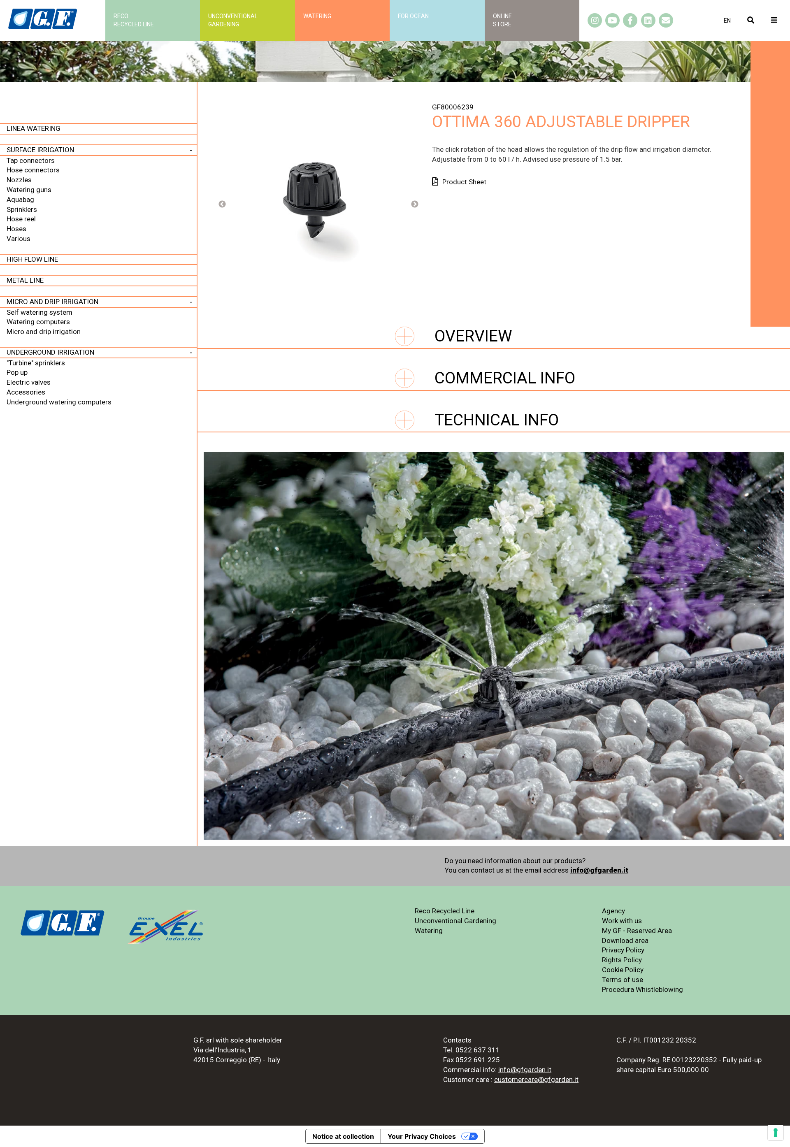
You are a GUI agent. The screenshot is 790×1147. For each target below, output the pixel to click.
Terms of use (622, 979)
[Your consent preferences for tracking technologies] (775, 1132)
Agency (613, 911)
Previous (222, 204)
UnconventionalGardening (233, 20)
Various (18, 239)
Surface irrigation (40, 150)
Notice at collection (343, 1136)
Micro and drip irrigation (52, 301)
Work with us (622, 921)
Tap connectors (31, 160)
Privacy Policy (623, 950)
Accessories (26, 392)
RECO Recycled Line (134, 20)
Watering (317, 16)
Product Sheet (464, 182)
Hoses (16, 229)
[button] (727, 20)
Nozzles (19, 180)
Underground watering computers (59, 402)
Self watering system (39, 312)
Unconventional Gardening (455, 921)
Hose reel (21, 219)
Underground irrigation (50, 352)
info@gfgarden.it (599, 870)
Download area (625, 940)
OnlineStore (502, 20)
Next (415, 204)
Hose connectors (33, 170)
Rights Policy (622, 960)
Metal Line (25, 280)
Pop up (17, 372)
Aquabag (20, 199)
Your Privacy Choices (422, 1136)
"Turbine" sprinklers (36, 363)
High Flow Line (32, 259)
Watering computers (38, 322)
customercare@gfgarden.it (536, 1079)
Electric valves (29, 382)
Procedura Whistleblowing (642, 989)
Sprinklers (22, 209)
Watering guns (29, 190)
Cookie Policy (623, 970)
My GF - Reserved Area (637, 930)
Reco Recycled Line (444, 911)
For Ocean (413, 16)
